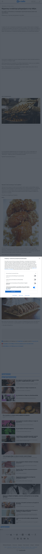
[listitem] (21, 273)
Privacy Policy (27, 295)
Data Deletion (14, 295)
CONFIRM (13, 291)
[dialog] (21, 277)
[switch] (34, 276)
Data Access (21, 295)
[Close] (40, 259)
